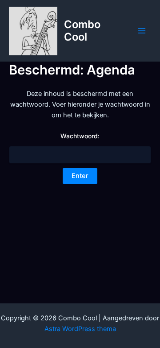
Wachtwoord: (80, 136)
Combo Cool (82, 30)
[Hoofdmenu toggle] (141, 30)
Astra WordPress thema (80, 329)
